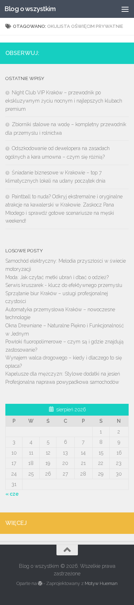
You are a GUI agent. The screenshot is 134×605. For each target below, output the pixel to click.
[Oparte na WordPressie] (40, 583)
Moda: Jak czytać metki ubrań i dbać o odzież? (57, 277)
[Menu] (125, 9)
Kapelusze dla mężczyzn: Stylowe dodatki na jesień (62, 374)
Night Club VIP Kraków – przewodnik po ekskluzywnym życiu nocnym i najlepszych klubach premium (63, 101)
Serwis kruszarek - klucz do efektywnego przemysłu (63, 285)
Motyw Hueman (101, 583)
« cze (12, 494)
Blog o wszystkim (30, 9)
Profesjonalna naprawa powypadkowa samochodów (62, 382)
